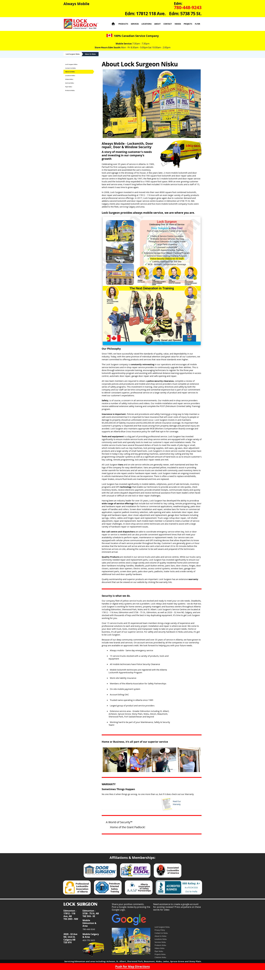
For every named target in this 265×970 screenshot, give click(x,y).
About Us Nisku (90, 54)
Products (123, 24)
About (157, 24)
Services (135, 24)
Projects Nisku (160, 954)
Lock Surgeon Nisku (73, 54)
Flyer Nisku (68, 87)
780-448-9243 (89, 929)
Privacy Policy (160, 930)
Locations (146, 24)
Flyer (197, 24)
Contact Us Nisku (70, 68)
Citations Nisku (160, 957)
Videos (178, 24)
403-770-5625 (89, 940)
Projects (188, 24)
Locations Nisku (70, 75)
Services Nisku (69, 83)
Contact (167, 24)
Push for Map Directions (132, 966)
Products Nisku (70, 90)
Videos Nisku (69, 79)
